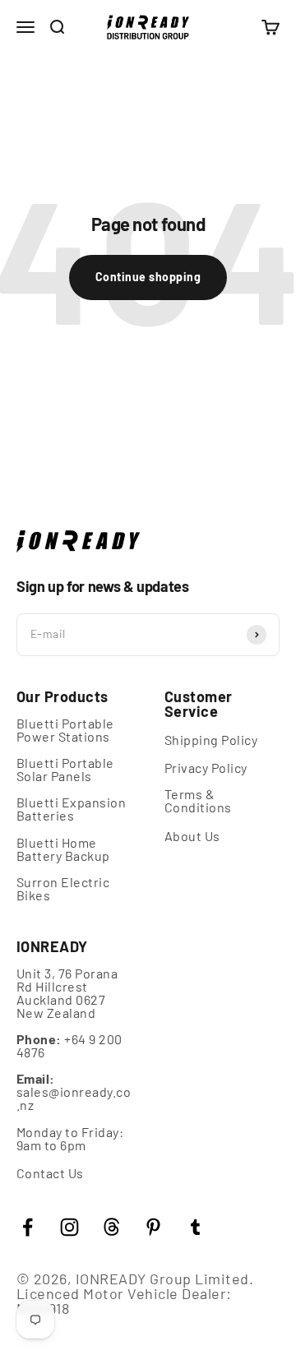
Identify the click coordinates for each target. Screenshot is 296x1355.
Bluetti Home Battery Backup (63, 849)
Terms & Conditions (198, 801)
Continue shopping (148, 277)
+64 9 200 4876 (69, 1046)
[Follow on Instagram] (69, 1227)
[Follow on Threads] (111, 1227)
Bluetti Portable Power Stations (65, 730)
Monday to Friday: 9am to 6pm (69, 1139)
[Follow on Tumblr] (195, 1227)
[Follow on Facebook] (27, 1227)
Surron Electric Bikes (62, 889)
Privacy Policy (205, 768)
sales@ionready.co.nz (73, 1092)
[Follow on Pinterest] (153, 1227)
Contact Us (50, 1173)
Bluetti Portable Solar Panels (65, 769)
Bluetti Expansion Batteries (71, 809)
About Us (192, 836)
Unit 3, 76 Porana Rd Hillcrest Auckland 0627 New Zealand (67, 993)
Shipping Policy (210, 740)
